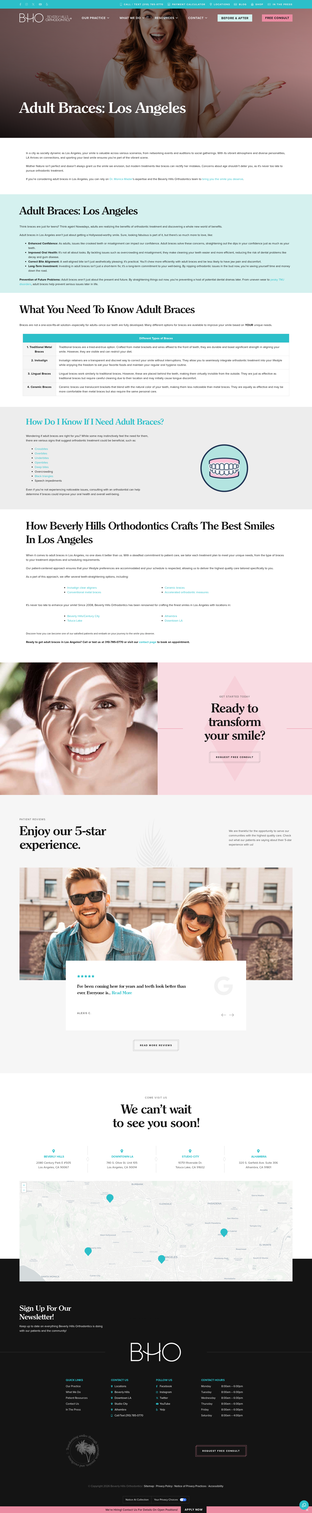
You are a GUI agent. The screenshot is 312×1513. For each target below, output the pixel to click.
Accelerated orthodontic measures (186, 592)
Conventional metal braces (84, 592)
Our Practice (94, 18)
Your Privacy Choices (166, 1499)
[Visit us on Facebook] (20, 4)
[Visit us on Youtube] (40, 4)
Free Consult (277, 18)
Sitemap (149, 1486)
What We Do (130, 18)
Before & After (234, 18)
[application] (156, 1231)
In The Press (73, 1410)
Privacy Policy (164, 1486)
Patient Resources (77, 1398)
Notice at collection (137, 1499)
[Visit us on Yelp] (47, 4)
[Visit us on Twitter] (33, 4)
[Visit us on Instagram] (26, 4)
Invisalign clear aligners (82, 588)
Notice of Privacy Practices (190, 1486)
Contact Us (72, 1404)
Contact (196, 18)
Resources (164, 18)
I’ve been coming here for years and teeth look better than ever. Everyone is (131, 989)
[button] (224, 1015)
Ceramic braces (175, 588)
